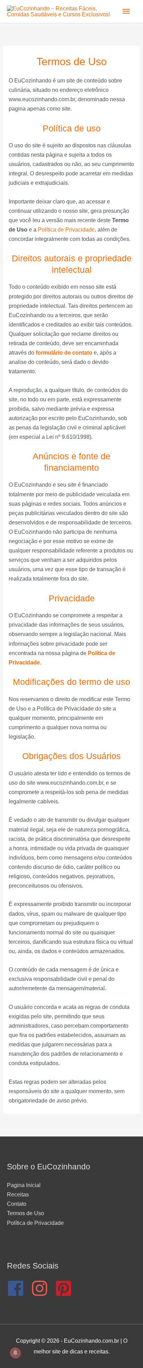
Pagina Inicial (24, 1185)
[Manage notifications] (15, 1352)
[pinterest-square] (66, 1288)
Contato (16, 1204)
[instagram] (42, 1288)
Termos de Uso (25, 1213)
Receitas (18, 1194)
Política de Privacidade (66, 229)
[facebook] (18, 1288)
